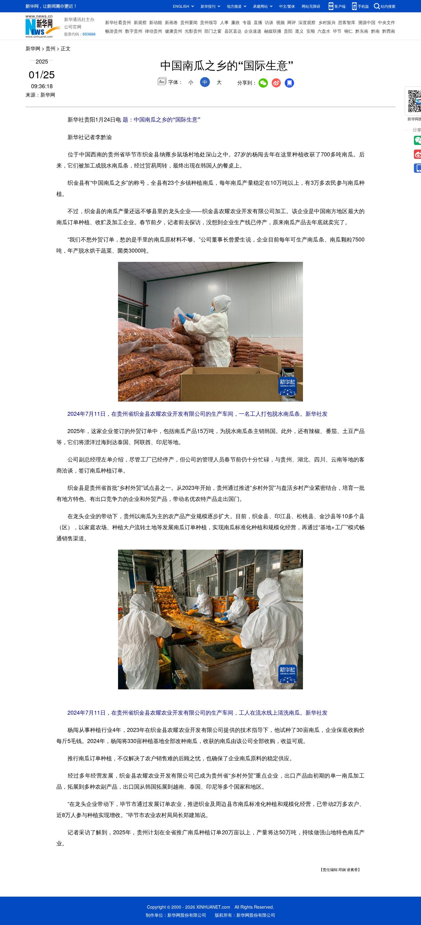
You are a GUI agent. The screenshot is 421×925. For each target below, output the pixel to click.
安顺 (310, 31)
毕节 (337, 31)
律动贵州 (153, 31)
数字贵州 (133, 31)
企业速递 (252, 31)
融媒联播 (272, 31)
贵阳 (288, 31)
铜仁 (348, 31)
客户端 (339, 6)
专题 (247, 22)
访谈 (269, 22)
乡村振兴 (327, 22)
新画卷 (171, 22)
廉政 (235, 22)
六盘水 (323, 31)
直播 (258, 22)
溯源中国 (366, 22)
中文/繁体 (287, 6)
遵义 (299, 31)
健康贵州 (173, 31)
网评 (291, 22)
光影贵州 (193, 31)
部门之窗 (213, 31)
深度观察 (307, 22)
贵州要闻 (189, 22)
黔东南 (361, 31)
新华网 (33, 48)
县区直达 (233, 31)
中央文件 (386, 22)
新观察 (140, 22)
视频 (280, 22)
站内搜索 (388, 6)
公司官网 (72, 26)
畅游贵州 (113, 31)
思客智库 (346, 22)
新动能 (155, 22)
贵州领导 (208, 22)
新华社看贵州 (118, 22)
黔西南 (388, 31)
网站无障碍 (311, 6)
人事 (224, 22)
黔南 (375, 31)
